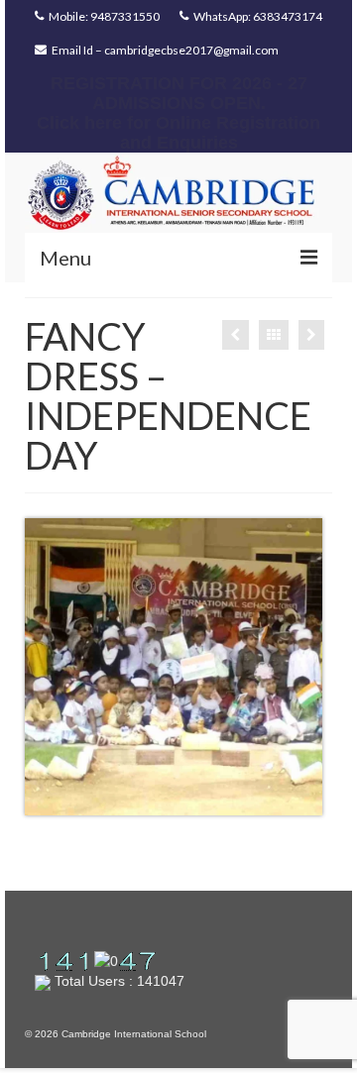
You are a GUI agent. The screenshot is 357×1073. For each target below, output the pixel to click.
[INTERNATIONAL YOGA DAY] (311, 335)
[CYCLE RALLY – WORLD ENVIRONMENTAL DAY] (235, 335)
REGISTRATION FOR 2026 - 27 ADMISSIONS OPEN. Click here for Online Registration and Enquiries (178, 113)
